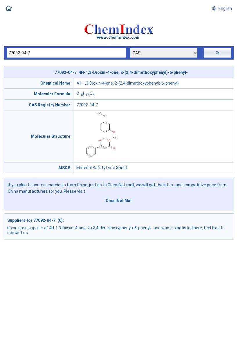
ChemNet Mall (119, 200)
